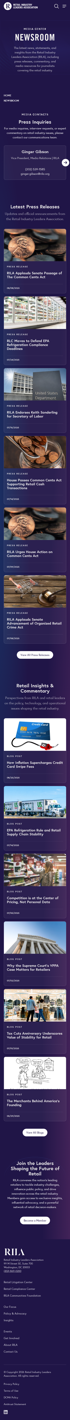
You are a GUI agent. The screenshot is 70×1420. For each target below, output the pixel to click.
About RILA (11, 1345)
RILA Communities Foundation (22, 1295)
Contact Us (11, 1351)
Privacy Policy (11, 1384)
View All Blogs (35, 1132)
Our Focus (10, 1306)
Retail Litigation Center (18, 1282)
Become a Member (35, 1220)
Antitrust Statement (15, 1404)
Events (8, 1331)
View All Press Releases (35, 655)
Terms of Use (11, 1390)
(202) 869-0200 (12, 1271)
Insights (8, 1320)
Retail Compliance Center (19, 1288)
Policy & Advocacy (15, 1313)
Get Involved (11, 1338)
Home (7, 95)
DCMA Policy (11, 1397)
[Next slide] (65, 162)
